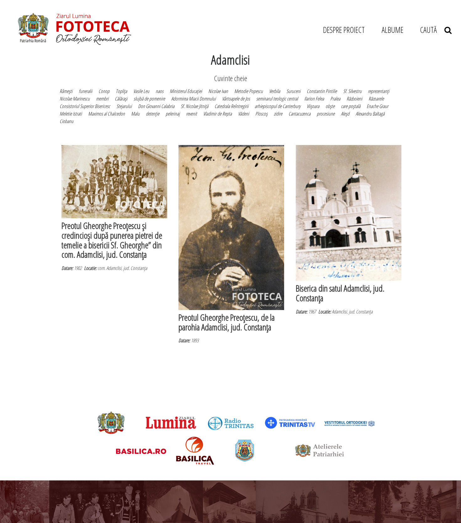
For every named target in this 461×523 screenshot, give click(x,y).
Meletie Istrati (71, 113)
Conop (103, 91)
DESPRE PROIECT (344, 29)
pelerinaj (173, 113)
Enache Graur (377, 106)
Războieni (354, 98)
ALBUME (392, 29)
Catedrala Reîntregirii (231, 106)
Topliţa (121, 91)
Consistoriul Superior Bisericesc (85, 106)
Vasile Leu (141, 91)
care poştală (350, 106)
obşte (330, 106)
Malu (135, 113)
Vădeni (243, 113)
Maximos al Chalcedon (106, 113)
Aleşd (345, 113)
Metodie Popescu (248, 91)
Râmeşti (66, 91)
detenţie (152, 113)
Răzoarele (376, 98)
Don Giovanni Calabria (156, 106)
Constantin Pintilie (322, 91)
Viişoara (313, 106)
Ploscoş (261, 113)
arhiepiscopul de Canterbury (277, 106)
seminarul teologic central (277, 98)
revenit (191, 113)
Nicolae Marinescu (75, 98)
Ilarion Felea (314, 98)
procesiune (326, 113)
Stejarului (124, 106)
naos (159, 91)
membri (102, 98)
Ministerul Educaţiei (186, 91)
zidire (278, 113)
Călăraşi (121, 98)
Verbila (274, 91)
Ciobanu (66, 121)
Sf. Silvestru (352, 91)
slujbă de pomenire (149, 98)
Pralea (335, 98)
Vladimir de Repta (217, 113)
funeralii (85, 91)
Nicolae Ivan (218, 91)
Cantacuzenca (299, 113)
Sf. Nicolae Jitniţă (194, 106)
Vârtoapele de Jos (236, 98)
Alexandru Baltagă (370, 113)
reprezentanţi (378, 91)
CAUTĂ (432, 29)
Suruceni (293, 91)
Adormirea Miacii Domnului (193, 98)
